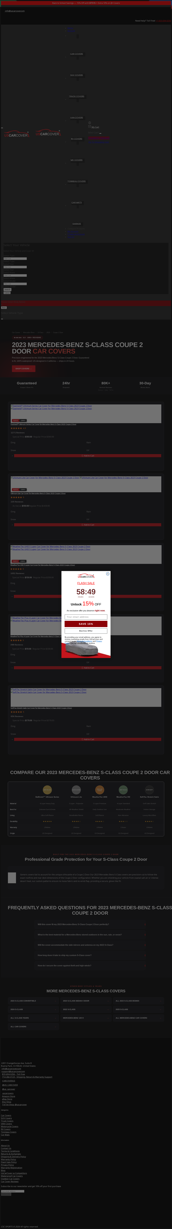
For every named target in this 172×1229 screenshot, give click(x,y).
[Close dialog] (107, 573)
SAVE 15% (86, 624)
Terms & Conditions (84, 641)
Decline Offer (86, 631)
